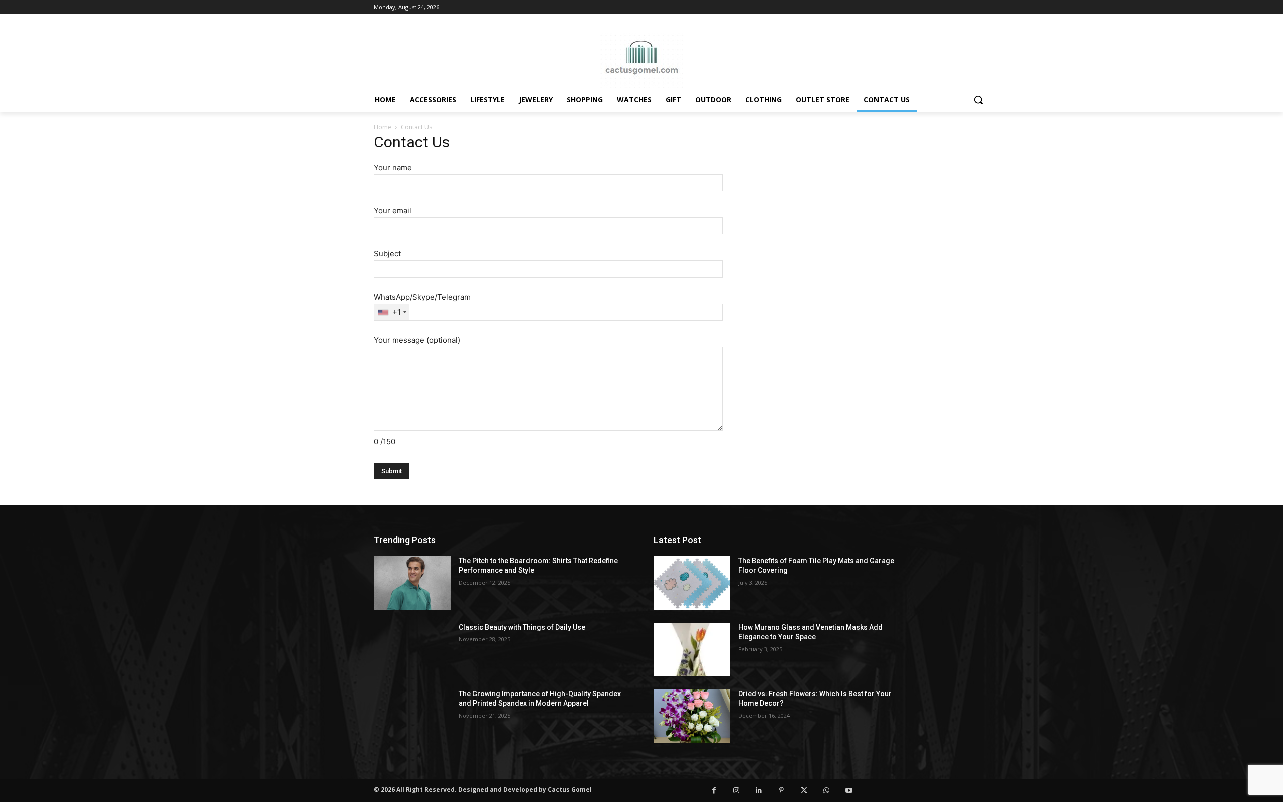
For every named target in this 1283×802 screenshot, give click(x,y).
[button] (978, 100)
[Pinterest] (781, 790)
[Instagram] (736, 790)
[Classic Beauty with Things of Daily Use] (412, 649)
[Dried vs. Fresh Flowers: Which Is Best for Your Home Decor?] (692, 716)
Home (382, 127)
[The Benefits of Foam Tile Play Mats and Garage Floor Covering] (692, 583)
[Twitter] (804, 790)
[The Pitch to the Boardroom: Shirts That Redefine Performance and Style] (412, 583)
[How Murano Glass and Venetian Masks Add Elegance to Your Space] (692, 649)
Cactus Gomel (570, 789)
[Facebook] (714, 790)
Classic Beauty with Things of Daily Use (522, 627)
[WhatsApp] (826, 790)
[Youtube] (849, 790)
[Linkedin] (759, 790)
